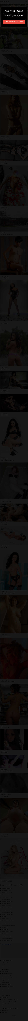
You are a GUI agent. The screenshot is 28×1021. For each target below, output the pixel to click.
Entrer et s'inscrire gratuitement (14, 21)
